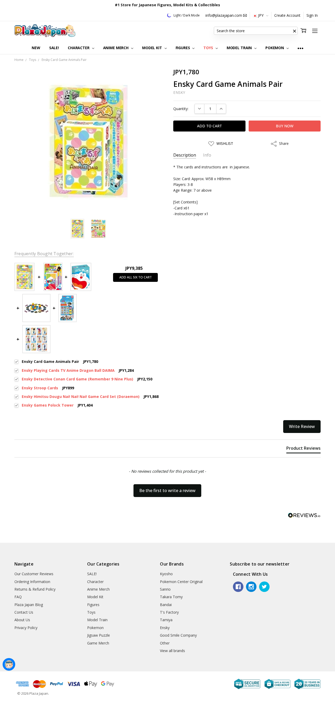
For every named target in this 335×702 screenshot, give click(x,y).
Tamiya (166, 619)
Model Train (240, 47)
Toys (208, 47)
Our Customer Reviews (33, 573)
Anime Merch (116, 47)
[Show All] (300, 48)
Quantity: (180, 108)
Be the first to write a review (167, 490)
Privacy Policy (25, 627)
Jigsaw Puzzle (98, 635)
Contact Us (23, 612)
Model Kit (152, 47)
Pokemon (275, 47)
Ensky (165, 627)
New (36, 47)
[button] (294, 31)
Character (79, 47)
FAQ (18, 596)
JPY (261, 15)
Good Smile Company (178, 635)
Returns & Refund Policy (34, 589)
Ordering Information (32, 581)
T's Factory (169, 612)
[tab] (303, 449)
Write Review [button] (302, 426)
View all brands (172, 650)
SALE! (54, 47)
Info (207, 155)
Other (165, 643)
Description (184, 155)
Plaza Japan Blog (28, 604)
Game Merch (98, 643)
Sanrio (165, 589)
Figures (183, 47)
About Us (22, 619)
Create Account (287, 15)
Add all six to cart (135, 277)
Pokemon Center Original (181, 581)
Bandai (166, 604)
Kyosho (166, 573)
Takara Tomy (171, 596)
